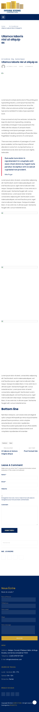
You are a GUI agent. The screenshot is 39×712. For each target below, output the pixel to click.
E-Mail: (3, 659)
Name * (3, 474)
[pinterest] (21, 557)
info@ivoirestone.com (14, 659)
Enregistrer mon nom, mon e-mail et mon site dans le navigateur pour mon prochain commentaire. (17, 499)
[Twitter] (9, 557)
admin (21, 66)
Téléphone (4, 603)
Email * (3, 482)
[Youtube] (8, 694)
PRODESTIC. (13, 705)
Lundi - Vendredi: (7, 672)
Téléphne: (5, 656)
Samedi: (4, 676)
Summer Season (20, 59)
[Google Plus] (15, 557)
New (11, 443)
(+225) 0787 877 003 (16, 656)
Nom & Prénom (6, 596)
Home (3, 26)
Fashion (4, 443)
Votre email (5, 609)
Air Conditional (13, 26)
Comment (4, 505)
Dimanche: (5, 679)
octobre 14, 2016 (12, 66)
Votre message (6, 625)
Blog (12, 59)
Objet (3, 617)
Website (4, 489)
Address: (4, 650)
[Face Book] (3, 557)
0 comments (29, 66)
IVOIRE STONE (17, 703)
